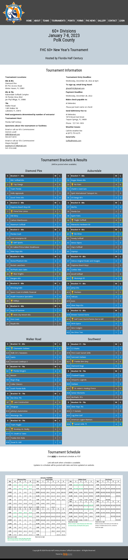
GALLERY (102, 20)
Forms (80, 20)
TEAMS (46, 20)
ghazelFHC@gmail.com (75, 88)
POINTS (71, 20)
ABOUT (37, 20)
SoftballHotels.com (73, 140)
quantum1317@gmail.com (15, 145)
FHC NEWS (91, 20)
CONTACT (112, 20)
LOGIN (122, 20)
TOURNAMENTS (59, 20)
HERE (54, 456)
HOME (29, 20)
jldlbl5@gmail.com (12, 134)
